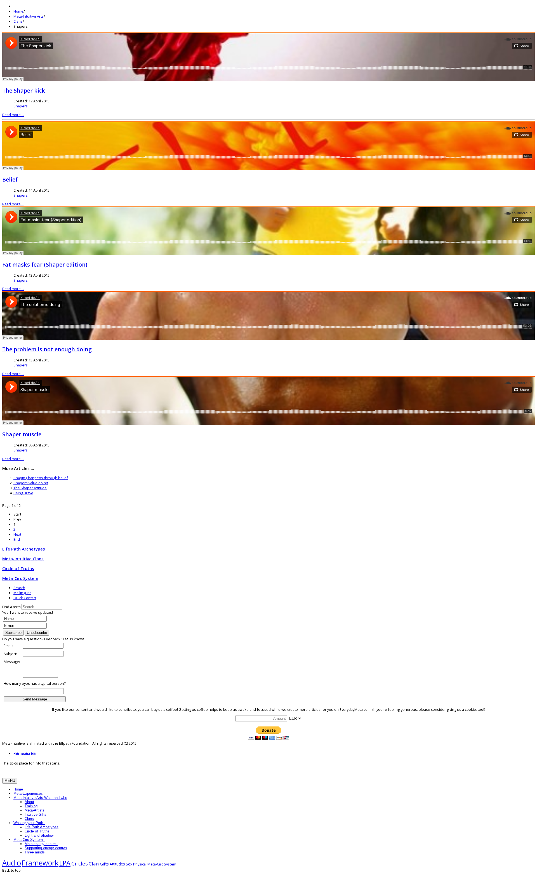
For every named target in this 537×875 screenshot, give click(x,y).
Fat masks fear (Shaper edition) (44, 264)
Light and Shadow (39, 835)
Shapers (20, 106)
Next (17, 534)
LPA (64, 862)
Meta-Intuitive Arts (28, 16)
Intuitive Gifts (35, 814)
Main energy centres (41, 844)
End (16, 539)
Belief (10, 179)
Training (31, 806)
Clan (94, 863)
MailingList (22, 592)
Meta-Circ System (28, 840)
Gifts (104, 864)
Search (19, 587)
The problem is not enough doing (47, 349)
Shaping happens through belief (40, 477)
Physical (140, 864)
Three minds (35, 852)
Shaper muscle (21, 434)
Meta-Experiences (28, 793)
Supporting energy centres (46, 848)
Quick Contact (24, 597)
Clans (18, 21)
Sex (129, 864)
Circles (79, 863)
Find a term (11, 606)
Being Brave (23, 492)
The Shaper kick (23, 90)
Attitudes (117, 864)
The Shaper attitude (30, 487)
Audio (11, 863)
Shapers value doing (30, 482)
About (29, 802)
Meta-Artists (34, 810)
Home (18, 11)
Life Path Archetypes (41, 827)
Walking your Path (28, 823)
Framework (40, 862)
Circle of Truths (37, 831)
